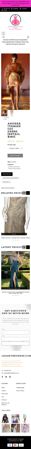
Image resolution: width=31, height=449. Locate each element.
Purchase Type (12, 144)
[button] (28, 193)
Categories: (11, 164)
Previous (6, 117)
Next (5, 119)
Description (7, 174)
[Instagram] (10, 377)
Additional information (11, 178)
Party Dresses (17, 168)
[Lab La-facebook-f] (2, 377)
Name (3, 329)
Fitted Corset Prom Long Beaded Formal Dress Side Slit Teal (15, 292)
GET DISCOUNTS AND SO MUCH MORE (15, 312)
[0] (27, 37)
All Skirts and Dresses (14, 166)
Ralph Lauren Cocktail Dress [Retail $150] (15, 238)
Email (3, 336)
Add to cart (15, 155)
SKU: (9, 162)
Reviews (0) (6, 182)
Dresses (10, 168)
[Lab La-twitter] (6, 377)
